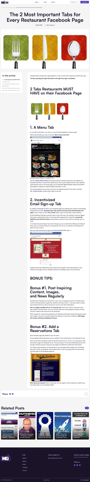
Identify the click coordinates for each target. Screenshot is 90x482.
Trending (53, 2)
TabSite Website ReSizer (42, 180)
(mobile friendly (37, 191)
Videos (24, 464)
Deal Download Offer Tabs (61, 230)
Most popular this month (55, 458)
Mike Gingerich (51, 25)
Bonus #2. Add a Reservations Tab (11, 90)
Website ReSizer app (69, 341)
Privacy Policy (46, 480)
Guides (45, 2)
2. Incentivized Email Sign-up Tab (10, 84)
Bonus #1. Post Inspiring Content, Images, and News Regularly (11, 88)
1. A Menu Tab (5, 81)
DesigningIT (86, 480)
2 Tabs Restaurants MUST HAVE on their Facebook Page (12, 79)
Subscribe (84, 2)
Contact (24, 470)
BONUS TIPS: (5, 86)
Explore (24, 458)
